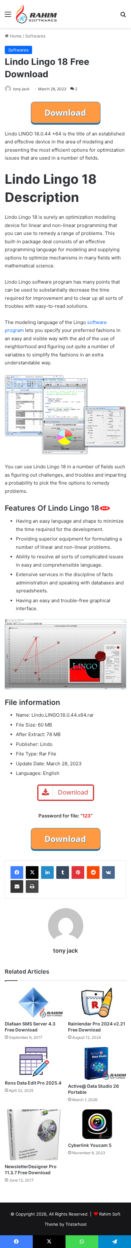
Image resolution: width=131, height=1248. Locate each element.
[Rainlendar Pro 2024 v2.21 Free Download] (97, 1002)
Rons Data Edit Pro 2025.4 (33, 1083)
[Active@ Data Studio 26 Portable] (97, 1063)
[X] (32, 872)
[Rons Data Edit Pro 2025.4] (34, 1062)
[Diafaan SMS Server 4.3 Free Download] (34, 1002)
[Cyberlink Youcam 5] (97, 1124)
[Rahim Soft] (36, 14)
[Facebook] (16, 872)
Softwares (35, 35)
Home (15, 35)
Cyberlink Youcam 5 (90, 1145)
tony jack (21, 88)
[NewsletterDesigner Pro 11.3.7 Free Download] (34, 1134)
